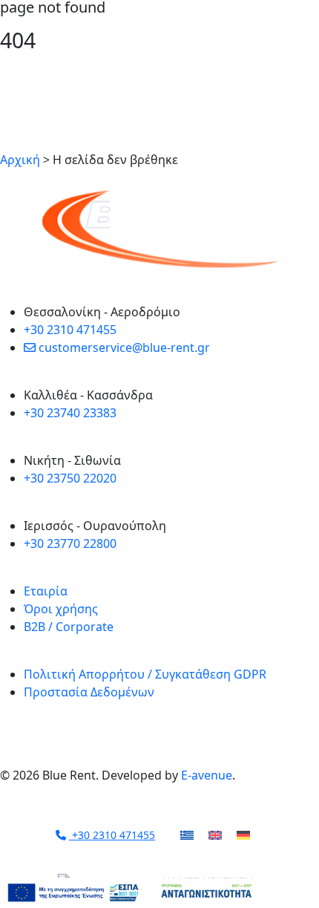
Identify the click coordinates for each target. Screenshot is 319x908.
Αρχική (20, 159)
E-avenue (206, 775)
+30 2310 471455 (112, 835)
